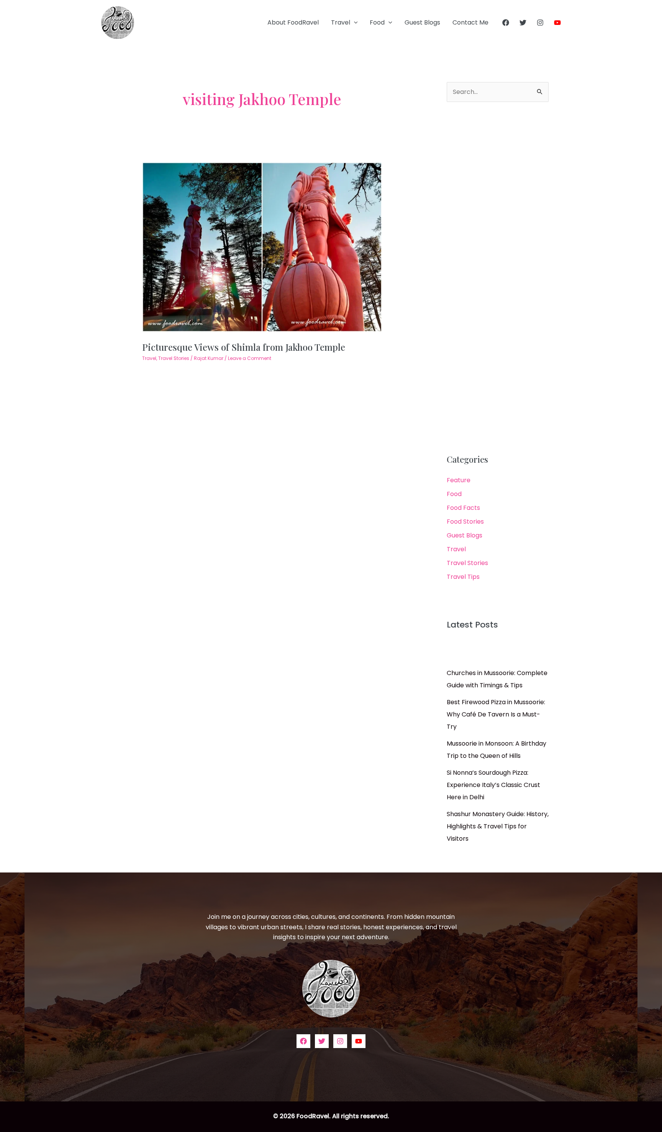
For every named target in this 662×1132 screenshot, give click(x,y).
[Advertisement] (498, 278)
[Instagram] (540, 22)
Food (377, 22)
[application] (354, 22)
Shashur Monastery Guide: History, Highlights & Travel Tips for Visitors (498, 826)
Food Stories (465, 521)
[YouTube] (557, 22)
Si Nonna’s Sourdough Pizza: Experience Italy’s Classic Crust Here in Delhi (493, 785)
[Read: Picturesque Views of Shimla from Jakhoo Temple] (262, 246)
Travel (340, 22)
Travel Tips (463, 576)
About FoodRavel (293, 22)
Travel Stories (173, 358)
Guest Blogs (422, 22)
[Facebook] (505, 22)
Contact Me (470, 22)
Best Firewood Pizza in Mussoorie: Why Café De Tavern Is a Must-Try (496, 714)
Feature (458, 480)
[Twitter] (522, 22)
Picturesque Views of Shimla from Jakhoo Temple (243, 347)
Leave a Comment (249, 358)
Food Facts (463, 507)
